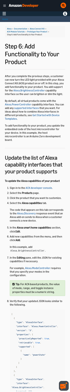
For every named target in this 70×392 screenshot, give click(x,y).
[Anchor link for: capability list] (60, 171)
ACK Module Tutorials (16, 31)
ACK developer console (39, 187)
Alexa (9, 28)
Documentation (20, 28)
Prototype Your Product (37, 31)
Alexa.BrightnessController (29, 90)
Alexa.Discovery (26, 213)
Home (5, 19)
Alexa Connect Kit (37, 28)
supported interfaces (26, 108)
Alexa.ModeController (37, 268)
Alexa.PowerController (18, 104)
